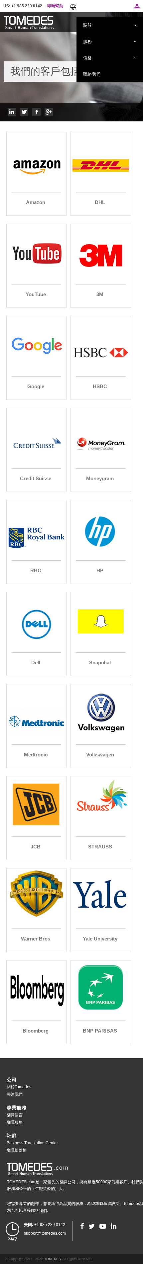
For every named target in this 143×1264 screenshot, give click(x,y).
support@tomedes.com (45, 1233)
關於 (87, 25)
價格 (87, 58)
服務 (87, 41)
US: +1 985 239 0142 (22, 6)
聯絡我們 (91, 74)
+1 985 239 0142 (44, 1224)
